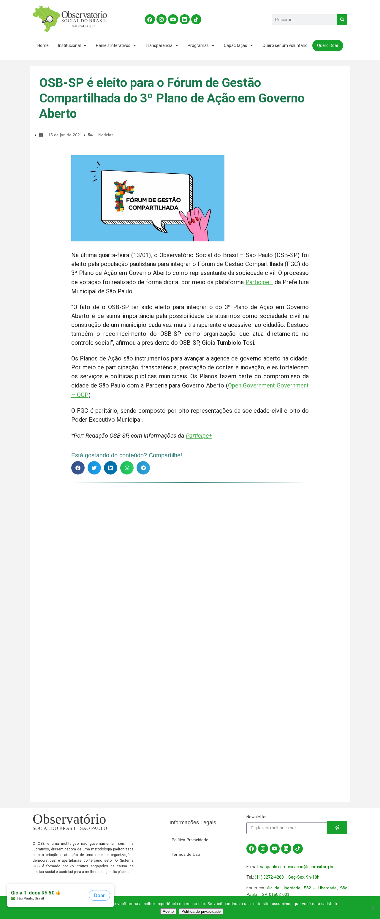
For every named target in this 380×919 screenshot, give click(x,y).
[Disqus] (190, 561)
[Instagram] (161, 19)
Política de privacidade (201, 911)
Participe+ (259, 282)
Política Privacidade (190, 839)
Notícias (105, 134)
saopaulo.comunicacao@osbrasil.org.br (297, 866)
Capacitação (235, 45)
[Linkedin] (185, 19)
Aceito (168, 911)
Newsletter (256, 816)
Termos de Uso (186, 854)
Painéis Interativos (113, 45)
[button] (78, 467)
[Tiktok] (196, 19)
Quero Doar (327, 45)
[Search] (342, 19)
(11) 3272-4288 (269, 877)
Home (43, 45)
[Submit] (337, 827)
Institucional (69, 45)
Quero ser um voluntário (285, 45)
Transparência (158, 45)
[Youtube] (173, 19)
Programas (198, 45)
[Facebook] (150, 19)
